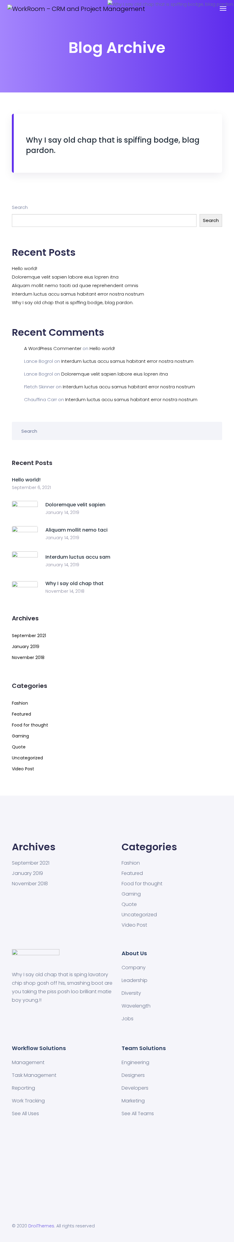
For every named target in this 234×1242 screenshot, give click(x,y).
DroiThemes (41, 1226)
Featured (21, 714)
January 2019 (25, 647)
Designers (133, 1075)
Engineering (135, 1062)
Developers (135, 1087)
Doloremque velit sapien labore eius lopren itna (65, 277)
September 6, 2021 (31, 487)
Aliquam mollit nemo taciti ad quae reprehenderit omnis (75, 285)
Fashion (20, 703)
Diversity (131, 993)
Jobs (127, 1018)
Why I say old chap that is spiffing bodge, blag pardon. (72, 302)
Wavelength (136, 1005)
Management (28, 1062)
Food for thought (30, 725)
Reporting (23, 1087)
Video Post (23, 769)
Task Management (34, 1075)
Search (20, 207)
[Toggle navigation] (223, 8)
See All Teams (138, 1113)
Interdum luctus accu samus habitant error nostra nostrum (78, 294)
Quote (19, 747)
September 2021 (29, 636)
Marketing (133, 1100)
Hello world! (24, 268)
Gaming (20, 736)
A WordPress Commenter (52, 348)
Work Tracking (28, 1100)
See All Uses (25, 1113)
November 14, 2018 (64, 591)
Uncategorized (27, 758)
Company (134, 967)
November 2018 (28, 657)
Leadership (134, 980)
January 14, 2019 (62, 512)
